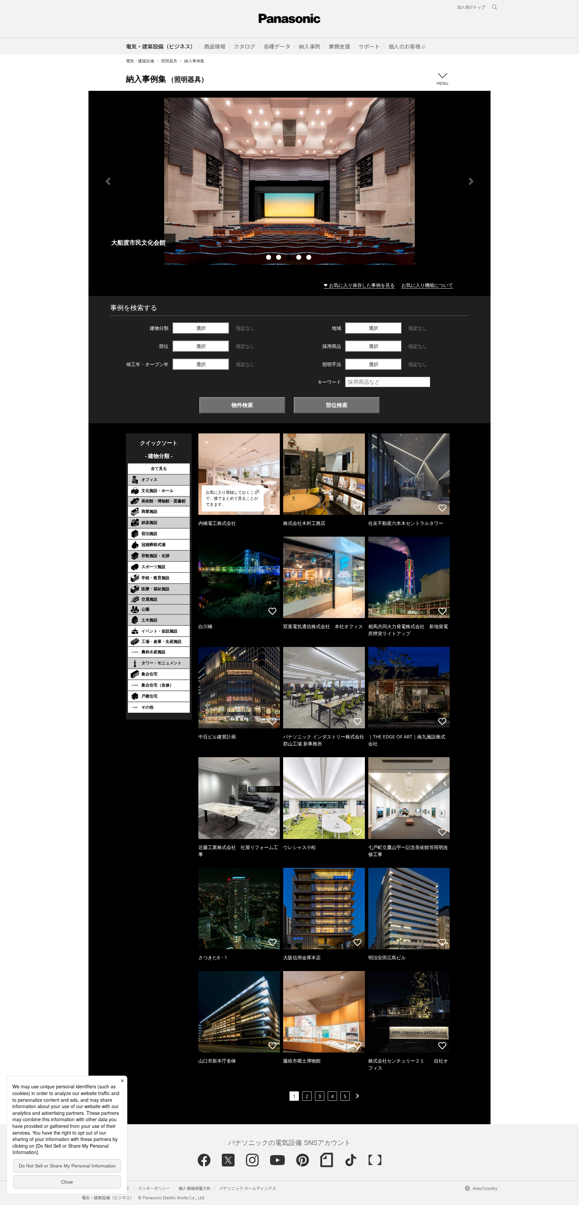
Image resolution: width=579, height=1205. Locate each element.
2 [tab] (279, 258)
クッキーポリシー (154, 1188)
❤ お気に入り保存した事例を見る (359, 285)
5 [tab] (309, 258)
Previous (108, 181)
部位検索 (336, 405)
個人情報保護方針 (195, 1188)
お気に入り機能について (427, 285)
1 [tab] (269, 258)
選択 (201, 328)
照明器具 (169, 61)
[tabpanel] (289, 181)
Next (471, 181)
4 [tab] (299, 258)
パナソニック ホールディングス (247, 1188)
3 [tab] (289, 258)
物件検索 (242, 405)
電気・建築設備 (140, 61)
